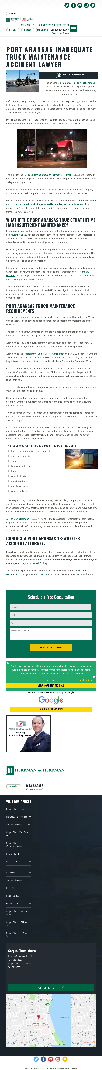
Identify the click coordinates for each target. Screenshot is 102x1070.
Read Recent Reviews (51, 709)
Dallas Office (11, 888)
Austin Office (11, 872)
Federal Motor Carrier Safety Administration (45, 353)
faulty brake (17, 234)
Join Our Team (42, 30)
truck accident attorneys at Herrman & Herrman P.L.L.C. (51, 175)
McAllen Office (12, 861)
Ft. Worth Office (13, 903)
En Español (28, 30)
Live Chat (12, 30)
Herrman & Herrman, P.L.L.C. (23, 519)
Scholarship (27, 25)
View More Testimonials (51, 685)
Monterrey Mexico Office (16, 816)
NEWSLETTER (54, 25)
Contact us (41, 574)
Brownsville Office (14, 854)
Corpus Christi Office (15, 809)
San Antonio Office (14, 880)
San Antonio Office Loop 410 (18, 824)
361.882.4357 (60, 29)
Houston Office (12, 896)
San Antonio (69, 204)
